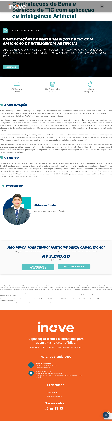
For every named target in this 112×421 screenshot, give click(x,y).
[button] (102, 6)
